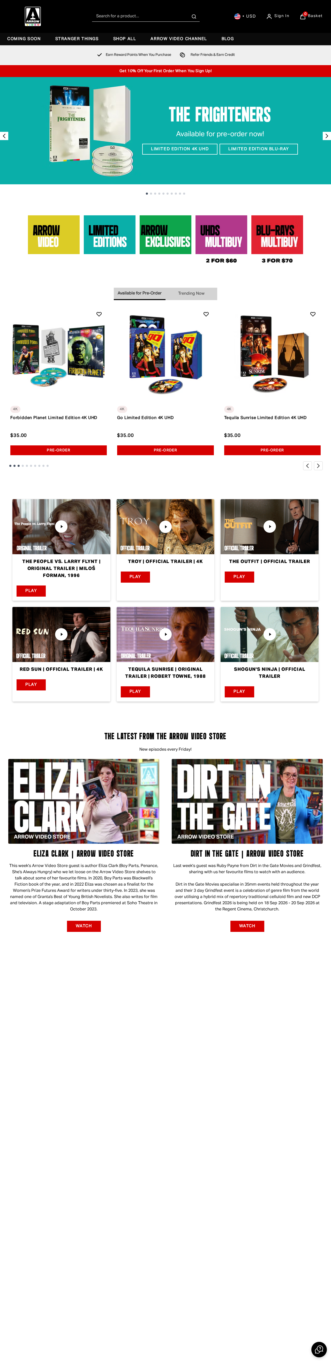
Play (31, 591)
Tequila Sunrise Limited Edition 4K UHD (265, 418)
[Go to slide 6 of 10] (168, 194)
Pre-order (58, 450)
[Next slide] (327, 136)
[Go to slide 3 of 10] (155, 194)
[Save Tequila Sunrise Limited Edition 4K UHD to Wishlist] (313, 314)
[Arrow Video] (32, 16)
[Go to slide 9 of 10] (180, 194)
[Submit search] (194, 16)
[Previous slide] (4, 136)
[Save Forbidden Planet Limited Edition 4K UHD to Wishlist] (99, 314)
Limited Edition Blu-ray (258, 149)
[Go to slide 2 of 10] (151, 194)
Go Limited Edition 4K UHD (145, 418)
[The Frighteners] (165, 130)
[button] (319, 1349)
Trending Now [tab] (191, 294)
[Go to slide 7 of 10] (172, 194)
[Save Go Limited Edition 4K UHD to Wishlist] (206, 314)
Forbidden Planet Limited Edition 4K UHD (53, 418)
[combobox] (146, 16)
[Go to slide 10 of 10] (184, 194)
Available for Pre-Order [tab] (140, 293)
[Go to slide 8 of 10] (176, 194)
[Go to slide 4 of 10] (159, 194)
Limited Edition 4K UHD (180, 149)
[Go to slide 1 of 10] (147, 194)
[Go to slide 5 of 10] (163, 194)
